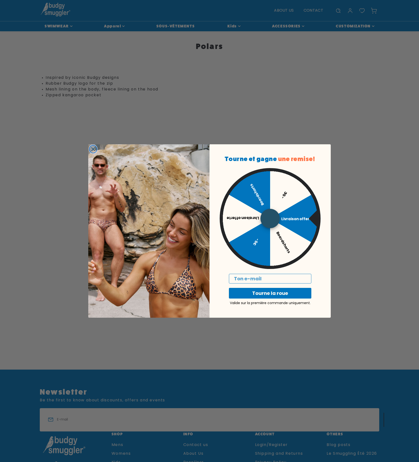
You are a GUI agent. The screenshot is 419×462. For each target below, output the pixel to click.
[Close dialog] (93, 149)
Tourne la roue (270, 293)
